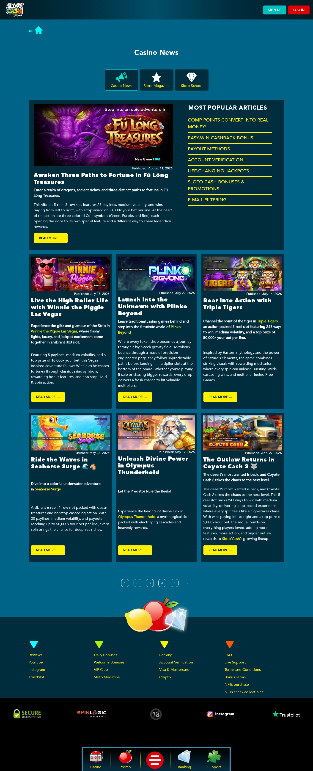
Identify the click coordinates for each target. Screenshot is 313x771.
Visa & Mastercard (174, 669)
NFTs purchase (237, 684)
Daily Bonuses (105, 655)
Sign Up (274, 10)
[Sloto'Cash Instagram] (221, 714)
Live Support (235, 662)
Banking (166, 655)
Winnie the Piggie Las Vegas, (54, 331)
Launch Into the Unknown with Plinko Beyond (152, 306)
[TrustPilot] (285, 714)
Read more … (51, 238)
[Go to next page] (187, 583)
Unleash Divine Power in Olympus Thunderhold (153, 465)
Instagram (37, 669)
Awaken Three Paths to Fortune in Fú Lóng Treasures (101, 178)
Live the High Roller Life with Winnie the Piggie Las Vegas (69, 307)
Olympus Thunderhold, (137, 516)
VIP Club (101, 669)
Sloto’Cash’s (232, 538)
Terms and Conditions (243, 669)
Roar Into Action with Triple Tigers (237, 304)
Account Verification (176, 662)
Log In (299, 10)
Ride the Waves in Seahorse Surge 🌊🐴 (64, 463)
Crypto (165, 677)
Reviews (35, 655)
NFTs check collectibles (244, 692)
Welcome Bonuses (109, 662)
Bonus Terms (235, 677)
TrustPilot (36, 677)
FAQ (228, 655)
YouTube (36, 662)
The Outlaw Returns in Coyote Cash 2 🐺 (239, 463)
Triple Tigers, (268, 321)
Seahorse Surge (48, 489)
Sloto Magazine (107, 677)
